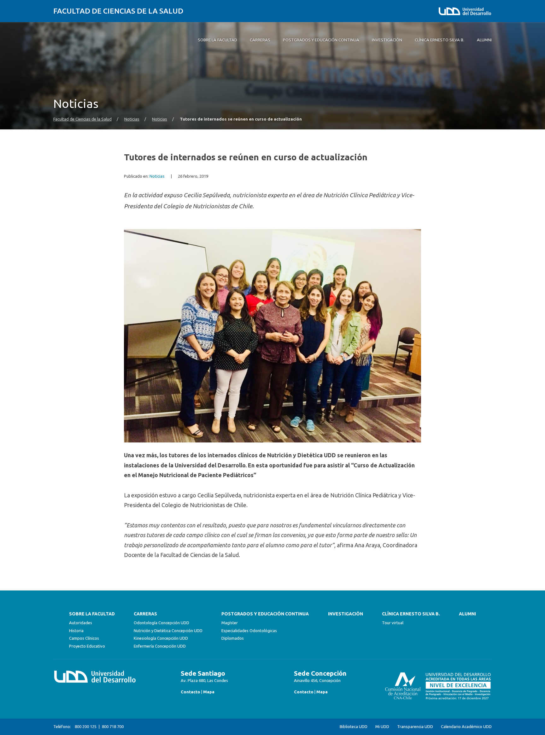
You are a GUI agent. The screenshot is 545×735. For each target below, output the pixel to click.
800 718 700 (113, 726)
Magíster (229, 622)
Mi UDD (382, 726)
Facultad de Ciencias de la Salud (118, 11)
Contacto (190, 692)
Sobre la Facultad (92, 613)
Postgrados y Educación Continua (265, 613)
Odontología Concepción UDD (161, 622)
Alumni (467, 613)
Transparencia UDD (415, 726)
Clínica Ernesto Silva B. (411, 613)
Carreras (145, 613)
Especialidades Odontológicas (249, 630)
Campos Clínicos (84, 638)
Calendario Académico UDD (466, 726)
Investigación (345, 613)
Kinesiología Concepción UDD (161, 638)
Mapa (208, 692)
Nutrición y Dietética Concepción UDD (168, 630)
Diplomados (232, 638)
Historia (76, 630)
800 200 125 (86, 726)
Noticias (131, 119)
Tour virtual (392, 622)
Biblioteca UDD (353, 726)
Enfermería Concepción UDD (160, 646)
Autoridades (80, 622)
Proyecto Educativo (87, 646)
